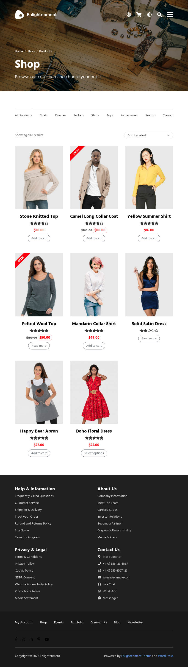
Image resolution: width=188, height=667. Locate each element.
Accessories (129, 115)
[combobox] (148, 135)
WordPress (165, 656)
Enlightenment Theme (136, 656)
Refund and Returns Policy (33, 523)
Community (99, 622)
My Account (24, 622)
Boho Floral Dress (94, 431)
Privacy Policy (24, 564)
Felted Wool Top (39, 324)
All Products (23, 115)
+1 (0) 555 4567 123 (115, 570)
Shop (31, 51)
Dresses (60, 115)
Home (19, 51)
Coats (44, 115)
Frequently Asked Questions (34, 496)
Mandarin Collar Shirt (94, 324)
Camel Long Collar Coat (94, 216)
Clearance (170, 115)
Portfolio (77, 622)
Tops (110, 115)
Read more (39, 346)
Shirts (95, 115)
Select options (94, 453)
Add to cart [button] (39, 238)
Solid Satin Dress (149, 324)
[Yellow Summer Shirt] (149, 177)
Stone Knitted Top (39, 216)
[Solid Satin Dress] (149, 284)
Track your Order (26, 516)
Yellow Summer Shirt (149, 216)
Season (150, 115)
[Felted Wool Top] (39, 284)
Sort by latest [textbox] (137, 135)
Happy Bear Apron (39, 431)
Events (59, 622)
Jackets (79, 115)
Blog (117, 622)
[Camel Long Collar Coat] (94, 177)
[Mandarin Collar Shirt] (94, 284)
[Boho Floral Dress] (94, 392)
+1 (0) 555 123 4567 (115, 564)
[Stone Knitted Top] (39, 177)
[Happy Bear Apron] (39, 392)
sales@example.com (116, 577)
